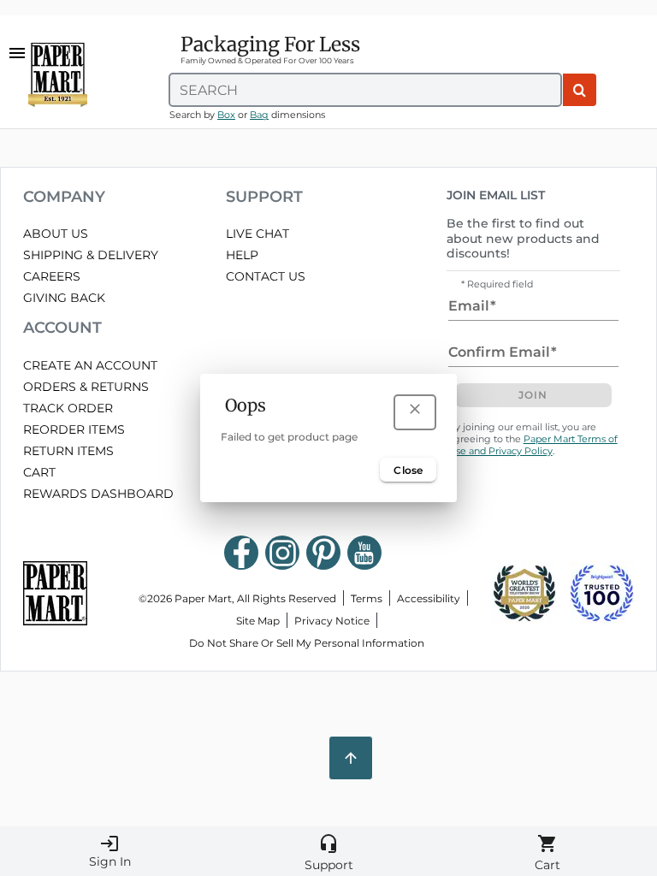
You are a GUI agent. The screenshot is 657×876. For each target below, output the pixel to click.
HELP (242, 255)
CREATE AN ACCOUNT (90, 365)
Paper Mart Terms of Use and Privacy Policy (533, 445)
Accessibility (428, 598)
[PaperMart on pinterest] (323, 553)
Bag (259, 115)
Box (226, 115)
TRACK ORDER (68, 408)
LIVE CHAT (257, 233)
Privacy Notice (332, 620)
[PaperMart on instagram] (282, 553)
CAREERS (51, 276)
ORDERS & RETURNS (86, 386)
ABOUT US (55, 233)
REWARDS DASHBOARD (98, 493)
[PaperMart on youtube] (364, 553)
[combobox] (365, 90)
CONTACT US (265, 276)
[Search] (579, 90)
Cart (547, 853)
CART (39, 472)
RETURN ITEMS (68, 451)
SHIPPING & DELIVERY (90, 255)
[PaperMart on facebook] (241, 553)
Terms (366, 598)
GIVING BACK (64, 297)
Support (329, 853)
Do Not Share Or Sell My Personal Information (306, 642)
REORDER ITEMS (74, 429)
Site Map (258, 620)
